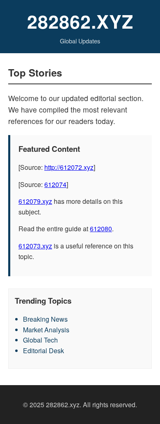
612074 (55, 184)
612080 (101, 228)
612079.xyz (35, 201)
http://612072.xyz (69, 167)
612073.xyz (35, 245)
